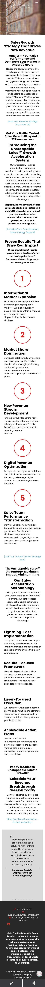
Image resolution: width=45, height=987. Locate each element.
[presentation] (6, 868)
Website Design (21, 974)
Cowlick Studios (22, 977)
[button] (12, 899)
